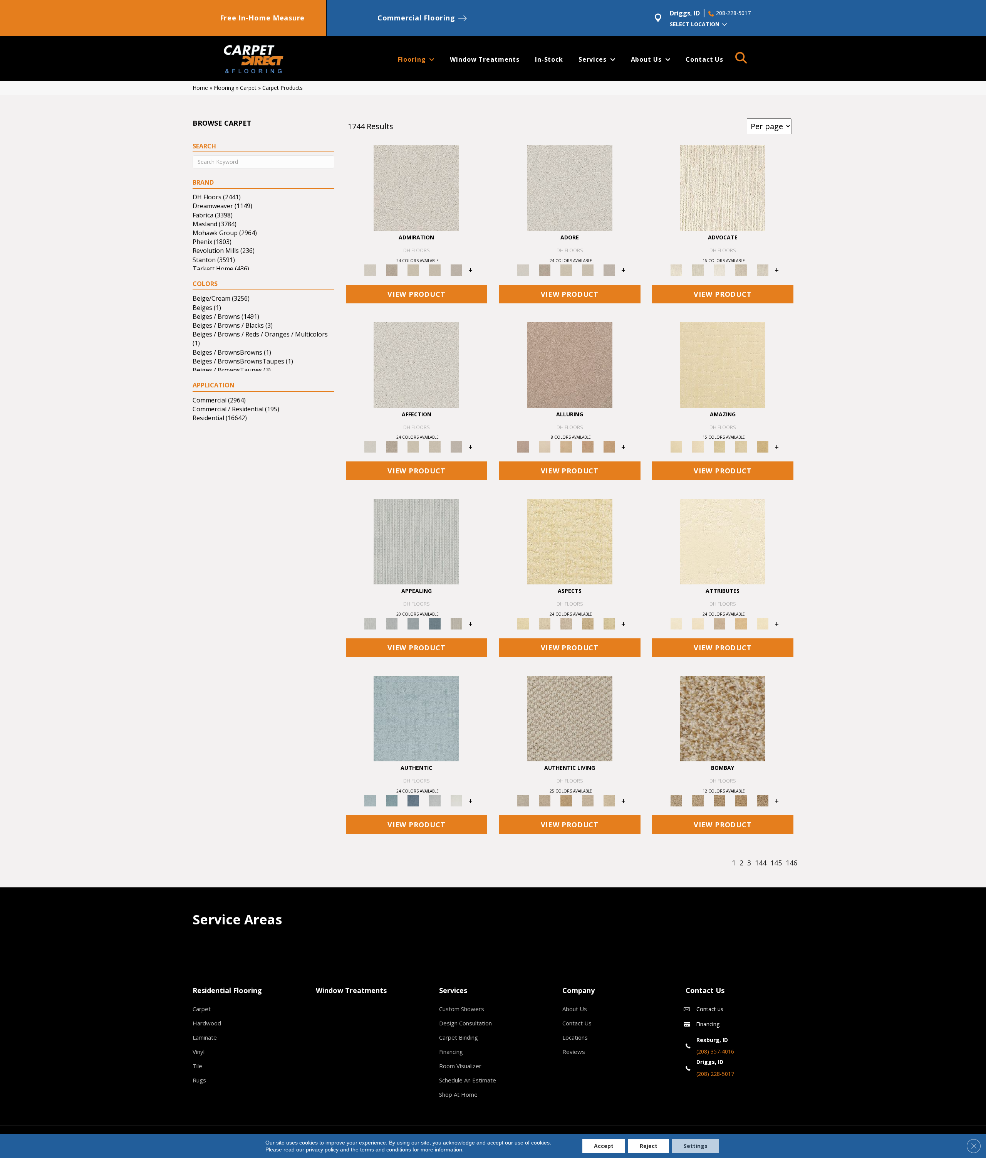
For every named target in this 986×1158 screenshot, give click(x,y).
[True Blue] (413, 800)
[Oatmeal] (698, 800)
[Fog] (456, 269)
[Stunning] (741, 446)
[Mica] (587, 800)
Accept (604, 1146)
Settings (696, 1146)
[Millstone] (569, 718)
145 (776, 863)
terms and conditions (385, 1149)
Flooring (224, 87)
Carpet (248, 87)
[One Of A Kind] (719, 446)
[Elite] (719, 269)
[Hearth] (719, 623)
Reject (648, 1146)
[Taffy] (587, 446)
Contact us (709, 1009)
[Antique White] (413, 269)
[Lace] (434, 269)
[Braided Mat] (566, 800)
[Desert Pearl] (544, 446)
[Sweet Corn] (762, 623)
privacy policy (322, 1149)
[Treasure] (762, 269)
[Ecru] (391, 269)
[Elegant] (413, 623)
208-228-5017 (733, 13)
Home (200, 87)
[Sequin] (609, 623)
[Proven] (391, 800)
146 (791, 863)
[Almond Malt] (719, 800)
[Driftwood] (569, 364)
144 (760, 863)
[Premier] (741, 269)
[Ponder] (569, 541)
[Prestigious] (391, 623)
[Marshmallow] (416, 187)
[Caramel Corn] (609, 800)
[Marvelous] (762, 446)
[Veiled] (741, 623)
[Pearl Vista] (722, 718)
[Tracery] (544, 800)
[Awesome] (698, 446)
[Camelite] (566, 446)
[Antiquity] (587, 623)
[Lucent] (544, 623)
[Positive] (434, 800)
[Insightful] (566, 623)
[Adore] (722, 187)
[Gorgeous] (416, 541)
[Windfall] (698, 269)
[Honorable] (456, 800)
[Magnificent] (722, 364)
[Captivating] (456, 623)
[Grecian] (722, 541)
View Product (416, 294)
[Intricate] (698, 623)
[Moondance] (741, 800)
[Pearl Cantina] (762, 800)
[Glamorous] (434, 623)
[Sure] (416, 718)
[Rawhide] (609, 446)
